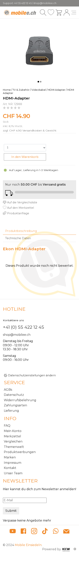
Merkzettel (12, 436)
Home (7, 89)
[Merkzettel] (51, 12)
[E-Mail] (66, 531)
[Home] (20, 12)
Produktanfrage (17, 213)
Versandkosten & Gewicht (39, 130)
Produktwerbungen (20, 452)
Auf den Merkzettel (20, 207)
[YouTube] (13, 531)
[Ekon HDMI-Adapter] (39, 50)
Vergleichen (13, 441)
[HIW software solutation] (66, 549)
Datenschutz (14, 395)
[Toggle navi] (73, 12)
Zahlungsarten (15, 405)
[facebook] (23, 531)
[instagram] (34, 531)
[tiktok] (45, 531)
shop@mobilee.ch (16, 335)
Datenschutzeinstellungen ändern (32, 375)
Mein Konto (12, 431)
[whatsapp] (56, 531)
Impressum (12, 463)
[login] (66, 12)
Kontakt (10, 468)
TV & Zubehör (21, 89)
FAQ (7, 425)
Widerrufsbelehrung (20, 400)
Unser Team (13, 473)
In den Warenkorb (25, 157)
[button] (38, 81)
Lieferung (11, 410)
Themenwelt (14, 447)
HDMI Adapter (56, 89)
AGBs (8, 389)
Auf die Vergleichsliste (21, 202)
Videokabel (38, 89)
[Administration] (75, 549)
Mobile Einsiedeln (28, 545)
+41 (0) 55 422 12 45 (23, 327)
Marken (10, 457)
